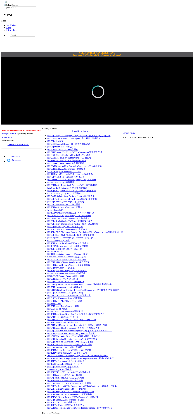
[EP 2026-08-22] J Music (57, 309)
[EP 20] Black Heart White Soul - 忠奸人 (64, 207)
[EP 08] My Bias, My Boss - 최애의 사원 (65, 227)
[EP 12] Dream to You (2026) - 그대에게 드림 (67, 353)
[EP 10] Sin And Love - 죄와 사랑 (62, 402)
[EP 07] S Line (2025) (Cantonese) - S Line (65, 400)
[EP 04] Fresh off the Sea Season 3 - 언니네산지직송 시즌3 (73, 328)
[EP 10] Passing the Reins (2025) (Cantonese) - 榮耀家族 (71, 191)
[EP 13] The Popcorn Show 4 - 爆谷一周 (64, 249)
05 (19, 144)
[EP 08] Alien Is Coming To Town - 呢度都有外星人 (70, 221)
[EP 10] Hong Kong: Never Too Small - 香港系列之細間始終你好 (76, 314)
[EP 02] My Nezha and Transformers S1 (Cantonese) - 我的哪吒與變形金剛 (79, 284)
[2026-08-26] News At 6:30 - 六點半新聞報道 (67, 188)
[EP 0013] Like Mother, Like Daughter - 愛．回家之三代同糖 (74, 138)
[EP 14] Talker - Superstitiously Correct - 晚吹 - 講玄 (69, 344)
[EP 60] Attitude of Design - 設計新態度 (64, 347)
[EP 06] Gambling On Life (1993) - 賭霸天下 (66, 202)
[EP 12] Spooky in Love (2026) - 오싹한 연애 (67, 270)
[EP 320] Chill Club (55, 251)
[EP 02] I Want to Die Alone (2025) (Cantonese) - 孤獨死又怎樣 (74, 152)
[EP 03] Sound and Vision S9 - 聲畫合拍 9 (65, 282)
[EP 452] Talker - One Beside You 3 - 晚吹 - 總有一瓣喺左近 (73, 336)
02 (25, 144)
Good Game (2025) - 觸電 (58, 240)
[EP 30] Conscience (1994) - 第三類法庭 (64, 375)
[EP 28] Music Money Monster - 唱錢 (63, 306)
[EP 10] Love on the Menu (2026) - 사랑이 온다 (68, 243)
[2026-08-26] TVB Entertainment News (64, 171)
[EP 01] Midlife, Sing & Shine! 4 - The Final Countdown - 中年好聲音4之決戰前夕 (83, 290)
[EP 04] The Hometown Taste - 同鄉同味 (64, 298)
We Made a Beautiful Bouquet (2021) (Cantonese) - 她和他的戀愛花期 (77, 355)
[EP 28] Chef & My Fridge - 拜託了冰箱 (64, 301)
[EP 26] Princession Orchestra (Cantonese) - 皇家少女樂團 (72, 339)
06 (17, 144)
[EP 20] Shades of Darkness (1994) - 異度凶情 (67, 229)
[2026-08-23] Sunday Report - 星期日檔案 (65, 276)
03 (23, 144)
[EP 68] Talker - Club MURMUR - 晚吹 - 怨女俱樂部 (70, 235)
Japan (90, 131)
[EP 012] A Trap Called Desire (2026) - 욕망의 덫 (68, 218)
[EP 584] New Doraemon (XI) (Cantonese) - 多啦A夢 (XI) (72, 238)
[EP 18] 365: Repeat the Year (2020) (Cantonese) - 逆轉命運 (72, 397)
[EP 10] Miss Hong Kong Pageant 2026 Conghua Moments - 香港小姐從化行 (80, 358)
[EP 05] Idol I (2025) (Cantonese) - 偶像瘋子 (66, 169)
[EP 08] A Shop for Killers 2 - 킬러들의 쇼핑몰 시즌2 (70, 391)
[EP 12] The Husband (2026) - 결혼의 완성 (65, 405)
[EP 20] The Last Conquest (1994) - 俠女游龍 (66, 389)
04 (21, 144)
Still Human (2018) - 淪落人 (59, 369)
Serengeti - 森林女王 (9, 134)
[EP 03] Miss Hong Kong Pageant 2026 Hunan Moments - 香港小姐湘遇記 (79, 408)
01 (28, 144)
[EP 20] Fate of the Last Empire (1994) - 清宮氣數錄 (69, 394)
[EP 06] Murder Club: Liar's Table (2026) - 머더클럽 (69, 383)
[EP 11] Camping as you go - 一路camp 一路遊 (67, 254)
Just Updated (11, 25)
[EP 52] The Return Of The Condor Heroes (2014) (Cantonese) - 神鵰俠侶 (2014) (82, 386)
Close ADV (7, 137)
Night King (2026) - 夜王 (58, 210)
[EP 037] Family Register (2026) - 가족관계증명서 (69, 215)
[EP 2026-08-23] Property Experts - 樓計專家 (66, 259)
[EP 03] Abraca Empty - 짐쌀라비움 (63, 367)
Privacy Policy (12, 30)
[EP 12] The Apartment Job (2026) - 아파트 (65, 361)
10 (9, 144)
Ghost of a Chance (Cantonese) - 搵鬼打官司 (66, 257)
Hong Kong (77, 131)
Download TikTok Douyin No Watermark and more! (97, 55)
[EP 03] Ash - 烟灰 (55, 141)
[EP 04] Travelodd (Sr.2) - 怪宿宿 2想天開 (65, 378)
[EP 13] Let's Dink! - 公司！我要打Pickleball (66, 160)
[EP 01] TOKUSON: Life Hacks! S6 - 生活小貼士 (69, 295)
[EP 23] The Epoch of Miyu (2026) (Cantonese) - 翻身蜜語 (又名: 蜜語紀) (79, 136)
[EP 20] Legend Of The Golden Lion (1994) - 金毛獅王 (71, 333)
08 (13, 144)
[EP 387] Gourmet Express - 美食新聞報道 (65, 163)
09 (11, 144)
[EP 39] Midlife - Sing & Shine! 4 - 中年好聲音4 (68, 262)
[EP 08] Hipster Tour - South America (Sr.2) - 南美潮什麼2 (72, 185)
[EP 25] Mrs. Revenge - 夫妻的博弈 (62, 149)
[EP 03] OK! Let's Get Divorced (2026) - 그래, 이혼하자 (71, 179)
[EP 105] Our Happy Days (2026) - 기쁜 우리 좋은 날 (70, 213)
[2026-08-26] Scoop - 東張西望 (60, 182)
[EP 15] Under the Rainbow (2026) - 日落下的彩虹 (69, 350)
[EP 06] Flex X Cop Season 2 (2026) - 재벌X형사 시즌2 (71, 319)
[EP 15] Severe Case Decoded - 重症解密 (65, 380)
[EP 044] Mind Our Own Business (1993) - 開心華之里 (71, 196)
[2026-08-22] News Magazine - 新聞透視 (65, 311)
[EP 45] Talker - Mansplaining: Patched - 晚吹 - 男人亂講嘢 (72, 224)
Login (8, 28)
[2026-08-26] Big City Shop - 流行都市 (64, 193)
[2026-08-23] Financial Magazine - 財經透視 (66, 273)
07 (15, 144)
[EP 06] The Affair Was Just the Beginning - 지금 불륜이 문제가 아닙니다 (79, 331)
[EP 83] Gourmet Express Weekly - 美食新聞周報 (68, 265)
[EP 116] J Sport (54, 304)
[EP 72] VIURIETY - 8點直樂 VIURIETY (65, 177)
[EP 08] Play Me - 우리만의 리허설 (62, 279)
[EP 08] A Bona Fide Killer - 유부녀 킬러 (65, 293)
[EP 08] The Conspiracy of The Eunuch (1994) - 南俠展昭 (72, 199)
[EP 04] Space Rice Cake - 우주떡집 (63, 317)
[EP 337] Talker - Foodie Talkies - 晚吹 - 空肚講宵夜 (70, 155)
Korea (85, 131)
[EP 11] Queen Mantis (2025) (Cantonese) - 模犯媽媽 (70, 174)
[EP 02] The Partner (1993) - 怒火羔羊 (63, 204)
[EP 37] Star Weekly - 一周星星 (61, 268)
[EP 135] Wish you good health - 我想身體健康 (67, 246)
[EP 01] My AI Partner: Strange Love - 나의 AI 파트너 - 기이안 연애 (77, 325)
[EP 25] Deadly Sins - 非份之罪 (61, 147)
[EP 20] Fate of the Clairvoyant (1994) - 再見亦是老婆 (70, 342)
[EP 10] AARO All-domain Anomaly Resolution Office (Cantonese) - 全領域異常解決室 (85, 232)
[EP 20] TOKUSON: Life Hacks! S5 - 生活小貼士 (69, 372)
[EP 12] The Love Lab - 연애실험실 (63, 322)
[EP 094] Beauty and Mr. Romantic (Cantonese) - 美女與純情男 (74, 166)
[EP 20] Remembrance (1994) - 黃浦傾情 (64, 287)
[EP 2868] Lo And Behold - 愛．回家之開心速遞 (68, 144)
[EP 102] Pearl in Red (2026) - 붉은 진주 (64, 364)
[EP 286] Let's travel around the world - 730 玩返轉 (69, 158)
